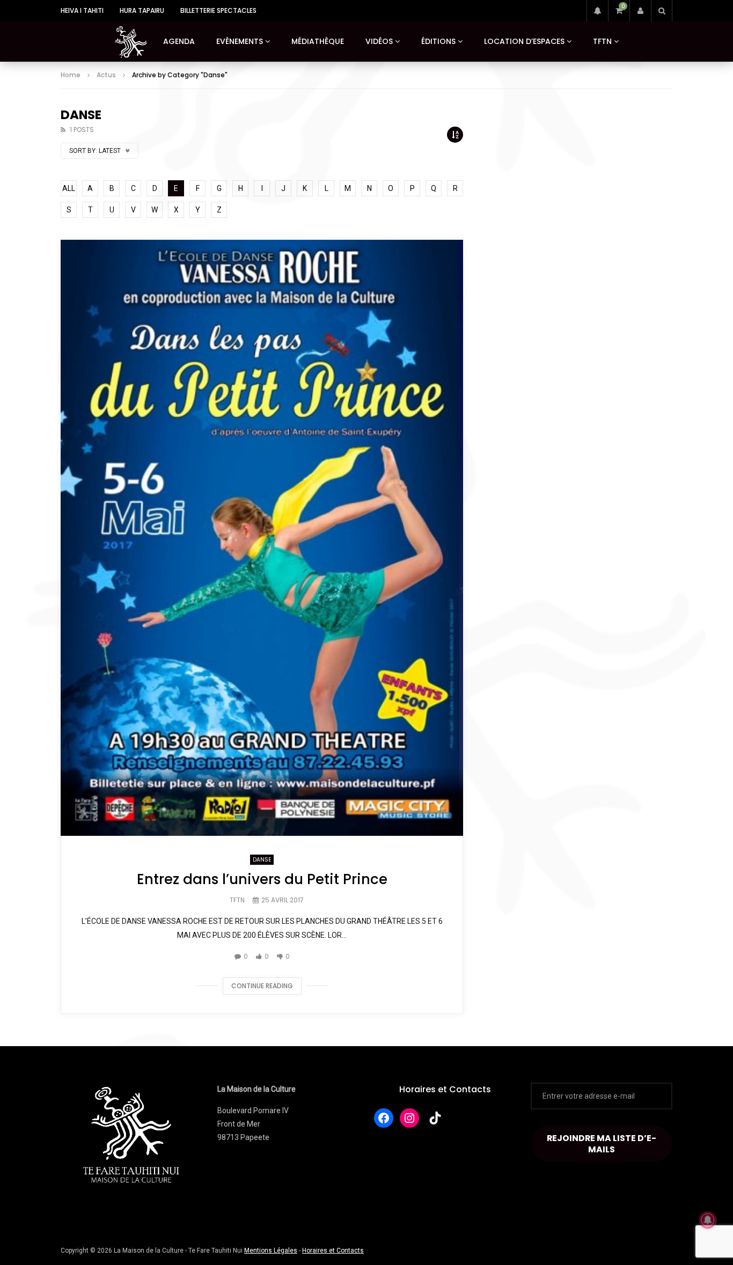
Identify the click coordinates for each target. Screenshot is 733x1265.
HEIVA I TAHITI (82, 10)
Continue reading (262, 985)
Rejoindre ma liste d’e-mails (601, 1144)
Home (70, 74)
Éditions (438, 41)
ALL (68, 188)
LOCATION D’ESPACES (524, 41)
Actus (106, 74)
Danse (262, 860)
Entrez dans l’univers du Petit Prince (262, 879)
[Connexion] (640, 10)
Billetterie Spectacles (218, 10)
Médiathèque (317, 41)
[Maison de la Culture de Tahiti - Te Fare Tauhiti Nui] (131, 42)
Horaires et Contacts (445, 1089)
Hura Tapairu (142, 10)
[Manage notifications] (707, 1220)
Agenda (179, 41)
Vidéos (379, 41)
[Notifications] (597, 10)
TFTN (602, 41)
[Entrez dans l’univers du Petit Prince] (262, 538)
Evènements (239, 41)
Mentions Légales (270, 1250)
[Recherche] (661, 10)
